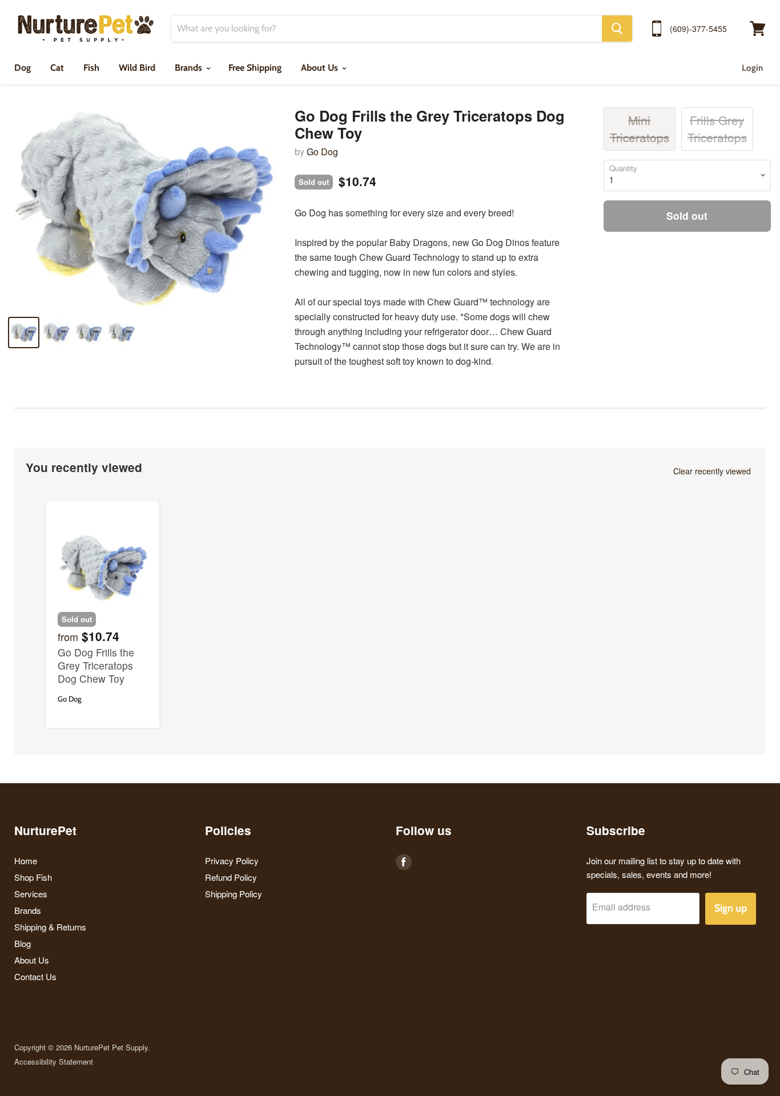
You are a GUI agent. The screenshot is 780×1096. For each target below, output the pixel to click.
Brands (189, 67)
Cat (57, 67)
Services (30, 894)
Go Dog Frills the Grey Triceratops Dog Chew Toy (96, 665)
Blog (22, 943)
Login (752, 68)
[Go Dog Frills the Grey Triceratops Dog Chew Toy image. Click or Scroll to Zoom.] (142, 207)
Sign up (730, 908)
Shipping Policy (233, 894)
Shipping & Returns (50, 927)
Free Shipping (255, 67)
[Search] (617, 28)
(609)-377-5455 (698, 28)
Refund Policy (231, 877)
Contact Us (35, 976)
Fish (91, 67)
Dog (22, 67)
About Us (320, 67)
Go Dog (322, 151)
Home (25, 861)
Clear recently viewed (712, 471)
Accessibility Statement (53, 1061)
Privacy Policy (232, 861)
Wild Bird (137, 67)
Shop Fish (33, 877)
